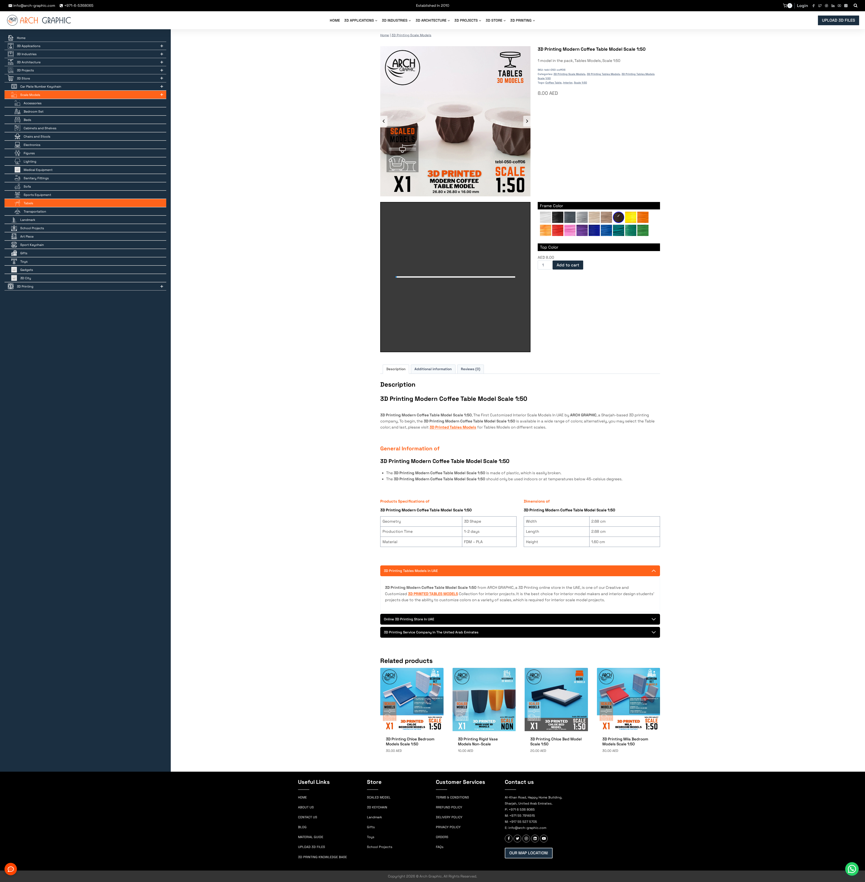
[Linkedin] (833, 5)
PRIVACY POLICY (448, 827)
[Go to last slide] (383, 121)
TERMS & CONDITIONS (452, 797)
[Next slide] (526, 121)
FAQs (440, 847)
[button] (852, 869)
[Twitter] (820, 5)
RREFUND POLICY (449, 807)
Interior (567, 82)
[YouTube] (839, 5)
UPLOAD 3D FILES (838, 20)
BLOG (302, 827)
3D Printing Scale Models (411, 35)
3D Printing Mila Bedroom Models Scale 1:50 (625, 741)
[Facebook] (813, 5)
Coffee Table (553, 82)
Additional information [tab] (433, 369)
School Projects (379, 847)
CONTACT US (307, 817)
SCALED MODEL (379, 797)
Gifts (371, 827)
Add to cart (568, 265)
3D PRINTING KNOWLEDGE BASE (322, 857)
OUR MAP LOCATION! (528, 852)
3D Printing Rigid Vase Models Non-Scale (478, 741)
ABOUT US (306, 807)
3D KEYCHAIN (377, 807)
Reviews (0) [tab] (470, 369)
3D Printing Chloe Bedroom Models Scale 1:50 (410, 741)
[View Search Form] (855, 6)
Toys (370, 837)
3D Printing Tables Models (603, 74)
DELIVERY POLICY (449, 817)
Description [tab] (395, 369)
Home (335, 20)
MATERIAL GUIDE (310, 837)
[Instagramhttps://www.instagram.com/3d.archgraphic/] (846, 5)
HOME (302, 797)
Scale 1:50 (580, 82)
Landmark (374, 817)
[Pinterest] (826, 5)
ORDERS (442, 837)
